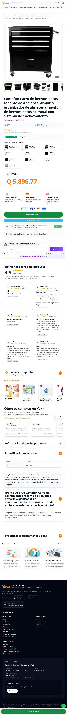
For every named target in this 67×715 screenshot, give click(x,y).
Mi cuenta (38, 627)
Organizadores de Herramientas (13, 18)
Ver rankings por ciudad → (12, 381)
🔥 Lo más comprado (25, 7)
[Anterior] (7, 393)
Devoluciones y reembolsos (10, 651)
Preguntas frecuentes (9, 634)
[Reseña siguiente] (60, 417)
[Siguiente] (60, 393)
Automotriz (53, 7)
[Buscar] (50, 3)
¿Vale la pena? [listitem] (8, 253)
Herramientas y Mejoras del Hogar (19, 16)
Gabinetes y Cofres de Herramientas (35, 18)
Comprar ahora (33, 215)
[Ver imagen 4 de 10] (37, 87)
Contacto (5, 644)
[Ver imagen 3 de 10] (27, 87)
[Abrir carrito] (63, 3)
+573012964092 (9, 676)
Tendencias (14, 7)
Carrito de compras (41, 622)
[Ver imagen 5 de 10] (46, 87)
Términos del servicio (9, 654)
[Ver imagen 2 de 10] (18, 87)
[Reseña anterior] (55, 417)
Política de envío (7, 646)
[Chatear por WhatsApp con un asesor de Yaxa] (63, 706)
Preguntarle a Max (56, 249)
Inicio (6, 16)
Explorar (5, 622)
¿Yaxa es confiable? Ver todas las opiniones (17, 418)
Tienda (37, 619)
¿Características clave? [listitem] (37, 253)
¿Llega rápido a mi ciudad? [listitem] (22, 253)
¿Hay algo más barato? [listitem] (52, 253)
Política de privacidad (9, 649)
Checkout (38, 624)
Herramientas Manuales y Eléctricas (41, 16)
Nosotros (5, 631)
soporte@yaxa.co (39, 670)
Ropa (35, 7)
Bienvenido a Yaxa (8, 627)
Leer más (38, 331)
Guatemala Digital (8, 636)
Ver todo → (60, 7)
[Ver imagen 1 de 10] (8, 87)
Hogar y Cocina (43, 7)
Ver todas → (61, 544)
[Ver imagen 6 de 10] (55, 87)
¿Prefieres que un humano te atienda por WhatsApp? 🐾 (33, 256)
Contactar (12, 691)
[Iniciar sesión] (59, 3)
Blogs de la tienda (8, 629)
